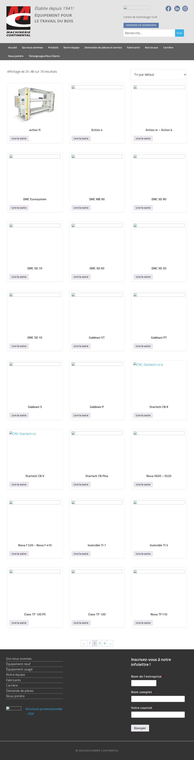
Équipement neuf (18, 664)
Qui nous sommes (19, 659)
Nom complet (142, 692)
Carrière (12, 685)
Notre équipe (15, 674)
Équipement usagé (19, 669)
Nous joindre (15, 696)
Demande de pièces (20, 691)
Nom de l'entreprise (147, 677)
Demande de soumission (141, 25)
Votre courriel (143, 708)
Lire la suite (19, 138)
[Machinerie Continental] (18, 34)
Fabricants (13, 680)
